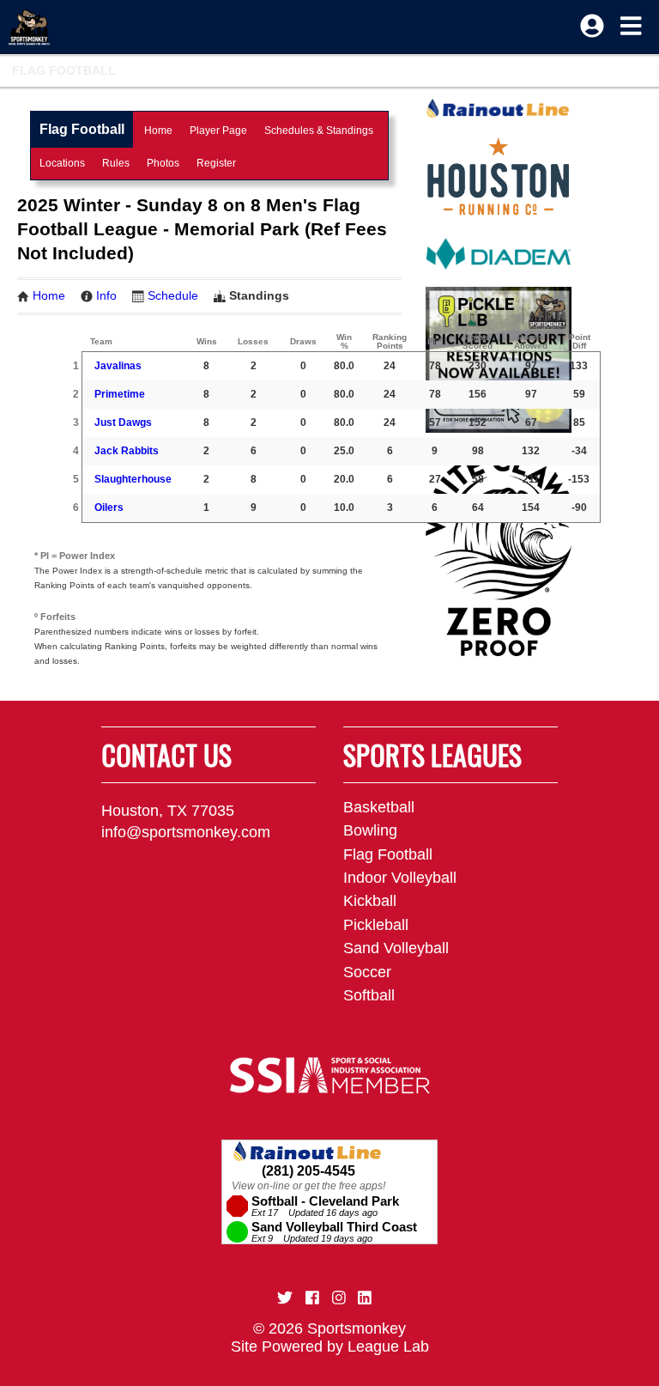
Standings (259, 295)
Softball (369, 995)
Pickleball (375, 924)
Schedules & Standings (318, 131)
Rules (116, 163)
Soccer (367, 972)
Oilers (109, 508)
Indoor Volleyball (399, 877)
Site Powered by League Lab (330, 1346)
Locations (62, 163)
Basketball (378, 807)
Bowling (370, 830)
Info (106, 295)
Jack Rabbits (126, 451)
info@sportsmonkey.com (185, 832)
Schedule (173, 295)
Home (158, 131)
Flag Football (64, 70)
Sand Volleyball (396, 948)
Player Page (218, 131)
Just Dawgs (123, 422)
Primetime (119, 394)
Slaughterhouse (133, 479)
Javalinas (118, 366)
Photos (163, 163)
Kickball (369, 900)
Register (216, 163)
